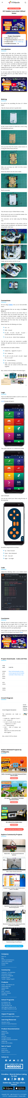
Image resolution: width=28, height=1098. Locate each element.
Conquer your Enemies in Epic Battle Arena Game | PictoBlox (14, 888)
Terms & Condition (13, 1096)
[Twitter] (10, 1060)
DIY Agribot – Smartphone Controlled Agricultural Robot (14, 799)
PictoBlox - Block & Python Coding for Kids (14, 1075)
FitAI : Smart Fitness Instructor (14, 871)
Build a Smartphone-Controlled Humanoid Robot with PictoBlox (14, 774)
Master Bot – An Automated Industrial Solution (14, 854)
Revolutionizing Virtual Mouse (14, 942)
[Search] (25, 2)
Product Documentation (10, 1029)
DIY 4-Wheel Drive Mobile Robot (14, 822)
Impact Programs (7, 1014)
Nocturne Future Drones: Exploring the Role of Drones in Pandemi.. (14, 924)
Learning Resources (8, 1020)
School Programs (7, 1000)
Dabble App (20, 41)
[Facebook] (6, 1060)
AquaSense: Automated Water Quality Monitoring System (14, 906)
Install (2, 401)
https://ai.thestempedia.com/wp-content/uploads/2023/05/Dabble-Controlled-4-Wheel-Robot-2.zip (16, 673)
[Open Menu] (2, 2)
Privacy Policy (22, 1096)
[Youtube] (14, 1060)
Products (4, 982)
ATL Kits (15, 41)
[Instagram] (18, 1060)
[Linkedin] (22, 1060)
